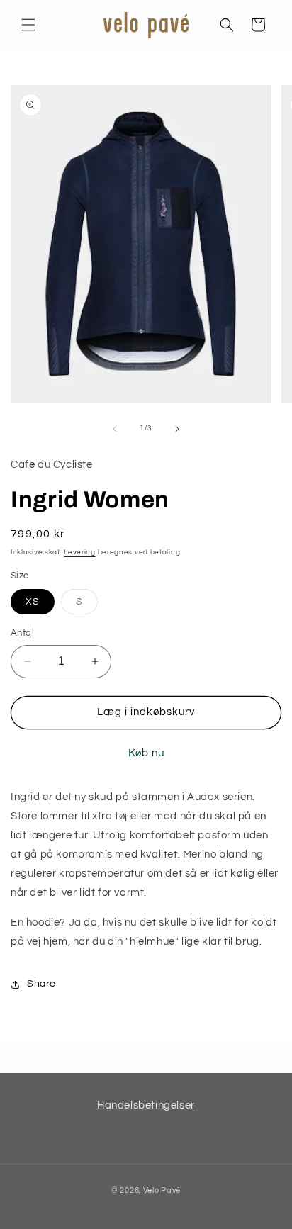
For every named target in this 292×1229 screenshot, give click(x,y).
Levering (80, 552)
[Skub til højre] (177, 428)
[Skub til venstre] (114, 428)
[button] (28, 24)
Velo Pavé (162, 1190)
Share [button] (41, 984)
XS (33, 602)
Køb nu (146, 753)
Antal (22, 633)
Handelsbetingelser (146, 1105)
